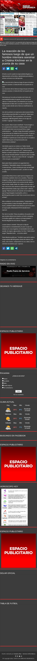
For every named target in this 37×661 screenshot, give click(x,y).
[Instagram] (17, 656)
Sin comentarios (8, 387)
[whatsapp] (21, 656)
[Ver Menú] (2, 5)
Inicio (3, 42)
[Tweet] (8, 68)
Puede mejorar (8, 385)
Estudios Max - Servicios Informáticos (24, 654)
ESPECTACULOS (10, 42)
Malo (5, 383)
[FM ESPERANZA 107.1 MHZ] (18, 6)
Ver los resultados (18, 394)
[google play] (19, 656)
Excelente (6, 381)
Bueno (5, 378)
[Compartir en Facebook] (4, 68)
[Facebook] (15, 656)
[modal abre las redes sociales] (16, 68)
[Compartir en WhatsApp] (12, 68)
